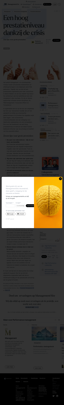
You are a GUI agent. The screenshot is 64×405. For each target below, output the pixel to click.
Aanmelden (30, 205)
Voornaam (9, 203)
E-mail (18, 203)
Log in (12, 219)
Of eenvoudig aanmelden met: (15, 210)
